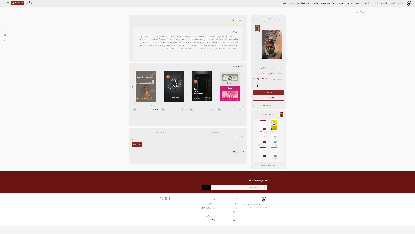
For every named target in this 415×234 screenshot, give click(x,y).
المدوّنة (235, 212)
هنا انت (184, 106)
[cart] (30, 2)
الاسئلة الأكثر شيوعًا (210, 204)
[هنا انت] (173, 86)
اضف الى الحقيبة (266, 98)
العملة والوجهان (238, 106)
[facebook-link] (5, 29)
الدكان (376, 3)
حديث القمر (262, 159)
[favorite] (26, 2)
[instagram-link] (5, 34)
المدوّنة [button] (350, 3)
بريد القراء (340, 3)
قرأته (258, 19)
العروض (392, 3)
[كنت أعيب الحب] (145, 86)
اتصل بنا (283, 3)
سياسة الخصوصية (211, 212)
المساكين (274, 159)
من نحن (291, 3)
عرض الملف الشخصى (268, 165)
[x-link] (5, 40)
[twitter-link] (161, 198)
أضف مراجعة (136, 144)
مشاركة (258, 105)
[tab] (216, 132)
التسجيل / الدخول (17, 3)
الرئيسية (400, 3)
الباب (213, 106)
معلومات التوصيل (211, 216)
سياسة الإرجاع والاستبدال (209, 208)
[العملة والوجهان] (230, 86)
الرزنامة (367, 3)
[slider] (236, 25)
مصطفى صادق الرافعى (267, 73)
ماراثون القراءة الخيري (303, 3)
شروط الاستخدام (211, 220)
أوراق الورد (274, 131)
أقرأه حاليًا (268, 19)
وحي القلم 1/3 (263, 131)
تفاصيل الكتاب (275, 79)
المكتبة (384, 3)
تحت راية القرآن (262, 145)
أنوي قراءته (279, 19)
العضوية (358, 3)
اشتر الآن (266, 92)
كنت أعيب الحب (153, 106)
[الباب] (202, 86)
